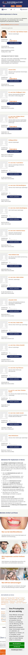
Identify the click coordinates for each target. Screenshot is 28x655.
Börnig (17, 598)
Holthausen (12, 601)
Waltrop (4, 621)
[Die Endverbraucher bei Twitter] (11, 9)
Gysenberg (8, 599)
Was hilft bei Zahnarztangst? (11, 583)
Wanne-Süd (4, 604)
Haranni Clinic (12, 69)
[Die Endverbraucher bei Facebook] (14, 9)
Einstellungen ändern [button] (16, 649)
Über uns (3, 649)
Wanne (24, 602)
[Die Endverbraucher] (14, 2)
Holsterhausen (4, 601)
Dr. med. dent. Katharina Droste (17, 230)
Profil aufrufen (14, 43)
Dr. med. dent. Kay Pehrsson (16, 367)
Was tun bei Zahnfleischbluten (12, 532)
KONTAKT (4, 654)
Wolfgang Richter (13, 140)
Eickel (2, 599)
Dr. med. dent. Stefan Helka (16, 322)
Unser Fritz (18, 602)
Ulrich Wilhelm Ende (14, 254)
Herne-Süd (21, 599)
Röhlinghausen (5, 602)
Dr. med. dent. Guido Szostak (16, 413)
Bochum (3, 612)
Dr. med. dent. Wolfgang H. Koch (17, 92)
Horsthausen (20, 601)
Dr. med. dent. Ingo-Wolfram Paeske (18, 31)
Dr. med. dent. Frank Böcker (16, 162)
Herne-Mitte (15, 599)
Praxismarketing (5, 651)
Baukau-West (11, 598)
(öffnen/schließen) (10, 24)
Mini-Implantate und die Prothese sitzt (13, 557)
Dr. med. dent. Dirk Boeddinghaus (17, 185)
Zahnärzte (24, 9)
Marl (2, 618)
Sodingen (12, 602)
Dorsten (3, 613)
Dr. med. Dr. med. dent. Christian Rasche (17, 391)
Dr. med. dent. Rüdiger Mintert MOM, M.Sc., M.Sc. (16, 117)
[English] (4, 6)
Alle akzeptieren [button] (17, 643)
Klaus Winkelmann (13, 435)
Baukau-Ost (4, 598)
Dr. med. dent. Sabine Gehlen (16, 277)
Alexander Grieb (13, 300)
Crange (22, 598)
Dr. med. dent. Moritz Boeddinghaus (18, 208)
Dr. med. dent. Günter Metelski (16, 345)
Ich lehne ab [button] (17, 646)
